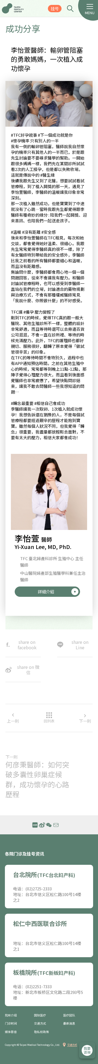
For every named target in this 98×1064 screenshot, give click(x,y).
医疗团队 (69, 1015)
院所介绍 (11, 1015)
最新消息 (69, 1023)
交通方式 (40, 1023)
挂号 (55, 8)
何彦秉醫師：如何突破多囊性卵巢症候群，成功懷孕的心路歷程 (37, 779)
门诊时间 (11, 1023)
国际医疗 (40, 1015)
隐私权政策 (41, 1032)
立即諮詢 (87, 1050)
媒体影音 (11, 1032)
